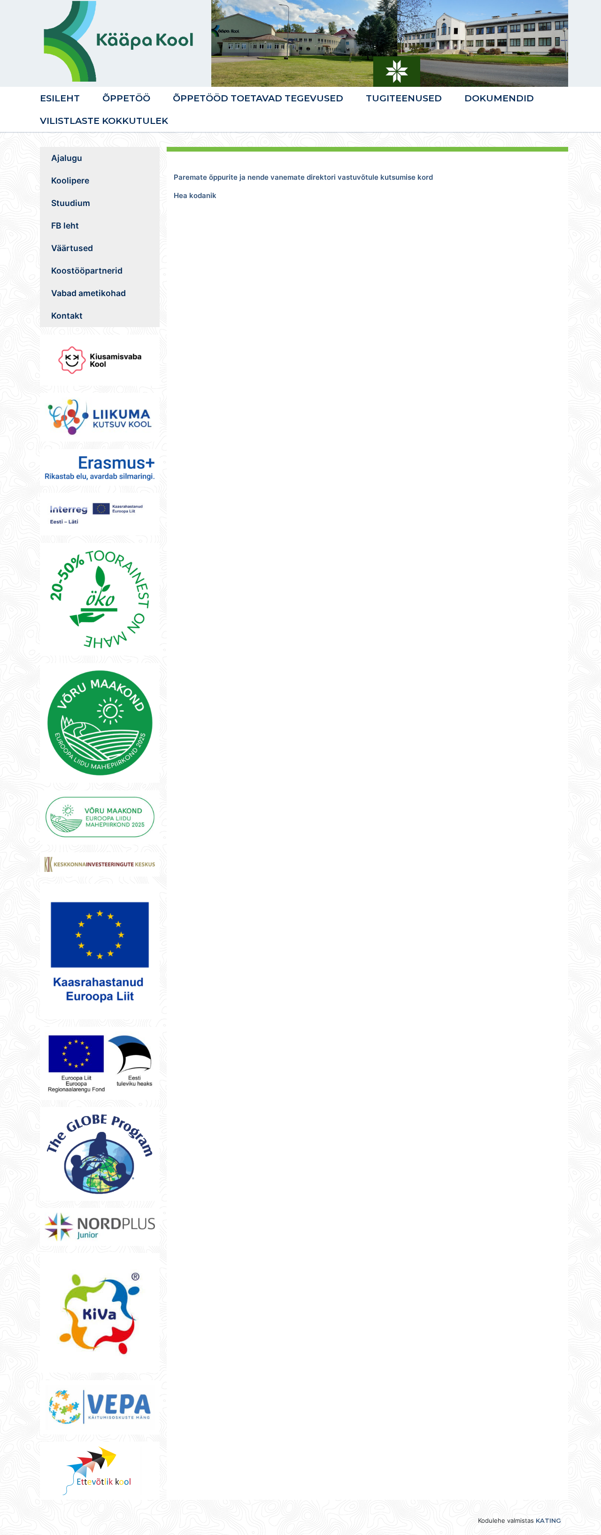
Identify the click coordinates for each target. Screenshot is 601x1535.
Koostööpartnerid (87, 270)
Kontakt (67, 316)
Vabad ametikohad (88, 293)
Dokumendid (499, 98)
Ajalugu (66, 158)
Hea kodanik (195, 195)
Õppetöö (126, 98)
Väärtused (72, 248)
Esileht (60, 98)
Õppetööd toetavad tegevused (258, 98)
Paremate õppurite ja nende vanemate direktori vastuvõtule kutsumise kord (303, 177)
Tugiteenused (404, 98)
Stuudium (70, 203)
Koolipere (70, 180)
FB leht (65, 225)
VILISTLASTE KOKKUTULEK (104, 120)
